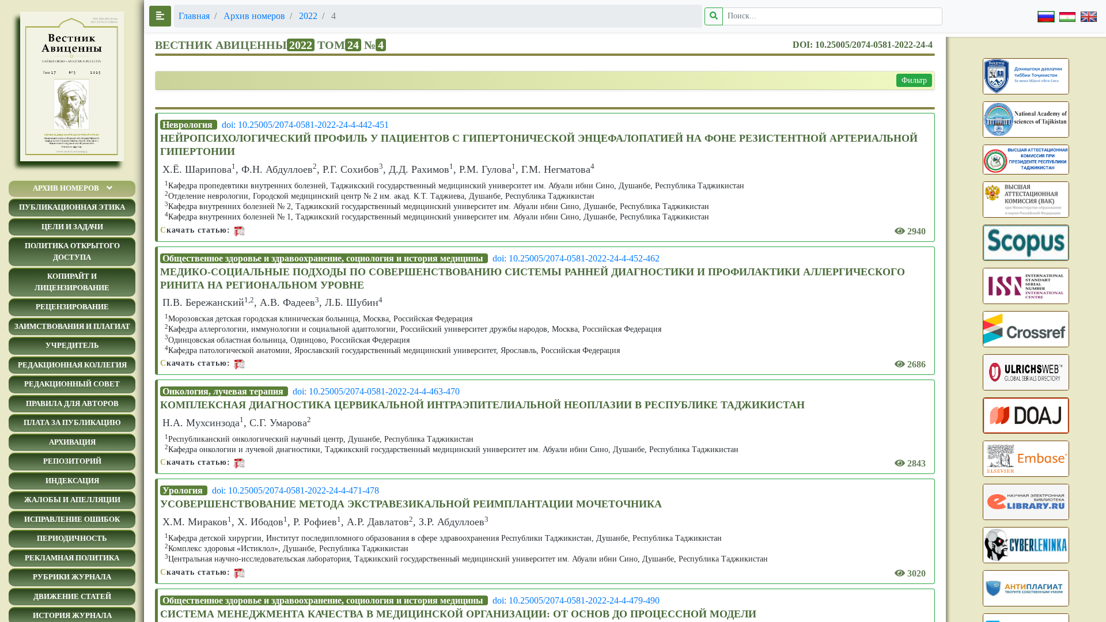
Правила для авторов (72, 403)
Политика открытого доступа (72, 251)
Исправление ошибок (72, 519)
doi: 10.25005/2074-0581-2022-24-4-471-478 (295, 490)
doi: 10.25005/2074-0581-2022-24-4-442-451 (305, 125)
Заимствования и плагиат (72, 326)
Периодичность (72, 538)
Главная (194, 16)
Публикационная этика (72, 207)
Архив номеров (66, 188)
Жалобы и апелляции (72, 499)
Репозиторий (72, 461)
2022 (308, 16)
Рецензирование (72, 306)
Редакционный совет (72, 384)
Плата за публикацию (72, 422)
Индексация (72, 480)
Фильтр (914, 80)
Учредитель (72, 345)
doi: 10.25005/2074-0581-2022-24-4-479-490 (576, 600)
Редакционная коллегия (72, 365)
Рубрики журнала (72, 576)
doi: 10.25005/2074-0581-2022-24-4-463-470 (376, 391)
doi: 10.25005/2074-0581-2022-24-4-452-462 (576, 258)
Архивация (72, 442)
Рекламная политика (72, 557)
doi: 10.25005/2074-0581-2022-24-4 (863, 45)
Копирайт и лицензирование (72, 282)
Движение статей (72, 596)
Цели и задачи (72, 226)
